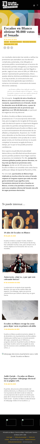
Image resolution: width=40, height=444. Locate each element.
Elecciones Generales (29, 42)
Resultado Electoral (16, 42)
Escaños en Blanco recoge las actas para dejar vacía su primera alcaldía (20, 324)
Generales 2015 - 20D (10, 44)
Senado (6, 42)
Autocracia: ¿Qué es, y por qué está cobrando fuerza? (19, 278)
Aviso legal (9, 437)
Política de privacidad (20, 437)
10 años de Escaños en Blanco (17, 232)
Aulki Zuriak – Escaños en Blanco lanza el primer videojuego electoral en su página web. (19, 378)
